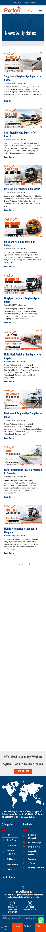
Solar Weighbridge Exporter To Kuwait (20, 134)
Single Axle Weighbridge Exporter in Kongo (23, 78)
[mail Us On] (30, 903)
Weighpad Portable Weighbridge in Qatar (22, 300)
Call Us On (12, 906)
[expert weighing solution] (23, 888)
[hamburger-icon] (40, 10)
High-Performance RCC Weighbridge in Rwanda (23, 471)
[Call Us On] (12, 903)
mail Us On (30, 906)
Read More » (9, 100)
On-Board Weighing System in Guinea (19, 243)
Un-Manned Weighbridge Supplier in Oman (23, 415)
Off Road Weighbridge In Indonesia (22, 189)
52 (29, 564)
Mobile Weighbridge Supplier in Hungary (20, 530)
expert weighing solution (23, 892)
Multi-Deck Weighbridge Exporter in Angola (22, 356)
